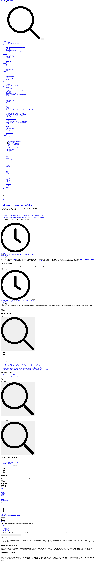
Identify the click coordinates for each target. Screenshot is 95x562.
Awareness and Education (13, 143)
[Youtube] (3, 194)
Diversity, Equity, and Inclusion (12, 140)
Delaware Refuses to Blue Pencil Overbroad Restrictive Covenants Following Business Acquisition (23, 367)
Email (2, 309)
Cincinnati (8, 170)
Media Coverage (9, 65)
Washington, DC (9, 187)
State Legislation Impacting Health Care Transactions (16, 121)
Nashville (8, 177)
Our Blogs (8, 66)
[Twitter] (3, 198)
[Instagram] (4, 197)
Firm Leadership (9, 150)
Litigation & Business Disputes (12, 50)
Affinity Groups (11, 142)
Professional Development (13, 144)
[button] (4, 468)
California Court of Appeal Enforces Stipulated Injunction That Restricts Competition (18, 300)
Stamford (7, 185)
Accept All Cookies (17, 535)
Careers (7, 73)
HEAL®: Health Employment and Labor (14, 115)
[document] (47, 549)
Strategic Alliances (9, 78)
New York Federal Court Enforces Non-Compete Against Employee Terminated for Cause (21, 364)
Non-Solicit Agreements (10, 301)
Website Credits (6, 530)
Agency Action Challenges (11, 110)
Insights (4, 63)
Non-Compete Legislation (11, 119)
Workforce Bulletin (7, 463)
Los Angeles (8, 174)
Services (5, 44)
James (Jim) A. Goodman (6, 302)
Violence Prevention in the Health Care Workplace (16, 122)
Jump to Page (3, 0)
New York (8, 178)
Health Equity (8, 116)
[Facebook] (3, 195)
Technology (8, 61)
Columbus (8, 171)
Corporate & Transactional (11, 45)
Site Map (5, 525)
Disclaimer (5, 527)
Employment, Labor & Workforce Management (15, 47)
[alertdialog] (47, 549)
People (4, 41)
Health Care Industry (10, 56)
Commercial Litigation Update (9, 459)
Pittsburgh (8, 180)
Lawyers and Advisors (10, 159)
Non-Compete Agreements (10, 254)
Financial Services (9, 55)
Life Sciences (8, 49)
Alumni (4, 188)
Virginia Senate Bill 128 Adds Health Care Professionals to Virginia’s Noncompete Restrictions (22, 368)
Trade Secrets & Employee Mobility (16, 205)
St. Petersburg (8, 184)
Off (6, 555)
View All (7, 52)
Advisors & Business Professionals (13, 43)
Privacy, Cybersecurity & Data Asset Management (16, 51)
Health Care (8, 48)
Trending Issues (6, 107)
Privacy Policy (6, 528)
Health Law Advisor (7, 461)
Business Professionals (10, 162)
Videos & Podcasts (9, 69)
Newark (7, 179)
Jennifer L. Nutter (4, 255)
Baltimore (8, 166)
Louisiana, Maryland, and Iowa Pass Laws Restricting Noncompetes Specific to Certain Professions (23, 365)
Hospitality (8, 57)
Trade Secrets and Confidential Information (25, 254)
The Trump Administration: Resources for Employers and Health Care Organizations (23, 109)
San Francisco (8, 182)
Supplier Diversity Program (13, 147)
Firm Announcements (10, 76)
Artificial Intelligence (10, 112)
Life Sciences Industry (10, 58)
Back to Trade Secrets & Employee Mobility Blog (11, 307)
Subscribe (5, 199)
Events (7, 64)
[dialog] (47, 534)
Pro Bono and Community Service (13, 154)
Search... (2, 316)
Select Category (4, 381)
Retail (7, 59)
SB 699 (40, 260)
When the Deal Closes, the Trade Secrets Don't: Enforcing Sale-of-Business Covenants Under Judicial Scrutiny (25, 369)
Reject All (10, 535)
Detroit (7, 172)
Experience (8, 75)
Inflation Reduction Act (10, 117)
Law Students (8, 160)
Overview (8, 72)
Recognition (10, 145)
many (15, 259)
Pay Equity (8, 120)
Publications (8, 68)
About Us (5, 71)
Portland (7, 181)
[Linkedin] (3, 192)
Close (2, 560)
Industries (5, 54)
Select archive (3, 420)
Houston (7, 173)
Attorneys (8, 42)
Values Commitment (10, 155)
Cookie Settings (4, 38)
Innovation (8, 151)
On (2, 555)
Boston (7, 167)
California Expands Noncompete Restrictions (10, 253)
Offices (7, 77)
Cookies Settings (4, 535)
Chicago (7, 168)
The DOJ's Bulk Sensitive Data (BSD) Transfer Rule (16, 114)
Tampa (7, 186)
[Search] (24, 38)
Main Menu (9, 0)
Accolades (8, 137)
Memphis (8, 175)
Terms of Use (6, 529)
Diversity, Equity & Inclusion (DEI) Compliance (15, 113)
